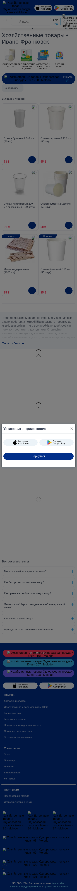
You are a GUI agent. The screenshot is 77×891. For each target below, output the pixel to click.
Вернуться (38, 456)
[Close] (71, 428)
